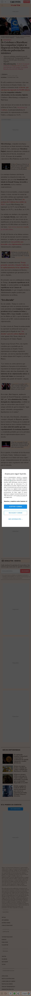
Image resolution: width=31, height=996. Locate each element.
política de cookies (21, 495)
